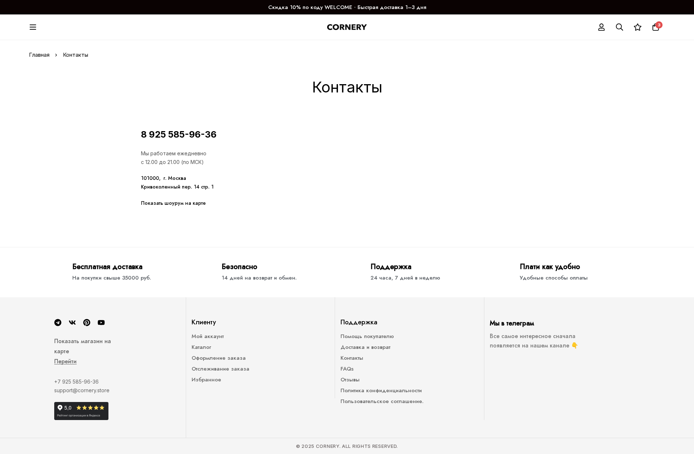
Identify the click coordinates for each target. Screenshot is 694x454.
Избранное (206, 379)
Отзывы (350, 379)
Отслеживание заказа (220, 368)
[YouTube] (101, 322)
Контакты (351, 358)
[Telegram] (57, 322)
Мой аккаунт (208, 336)
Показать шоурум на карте (173, 203)
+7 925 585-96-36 (76, 382)
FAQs (347, 368)
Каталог (201, 347)
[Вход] (601, 27)
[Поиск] (620, 27)
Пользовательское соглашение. (382, 401)
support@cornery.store (82, 390)
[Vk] (72, 322)
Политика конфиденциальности (381, 390)
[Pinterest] (86, 322)
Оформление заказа (219, 358)
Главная (39, 54)
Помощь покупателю (367, 336)
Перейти (65, 361)
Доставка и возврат (365, 347)
